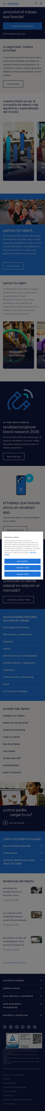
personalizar (22, 561)
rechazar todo (22, 567)
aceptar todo (22, 574)
